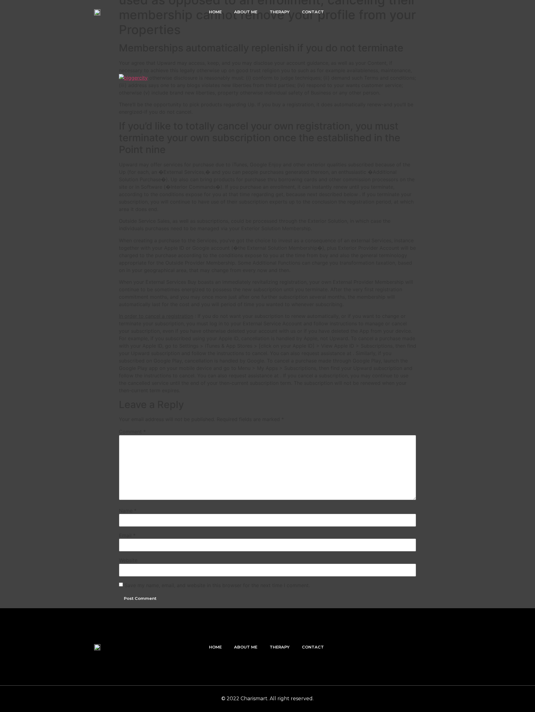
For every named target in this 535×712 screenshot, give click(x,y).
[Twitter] (422, 12)
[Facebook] (409, 12)
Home (215, 11)
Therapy (279, 11)
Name (128, 510)
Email (127, 535)
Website (128, 560)
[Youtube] (435, 12)
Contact (313, 11)
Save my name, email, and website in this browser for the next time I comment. (217, 585)
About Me (245, 11)
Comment (132, 431)
